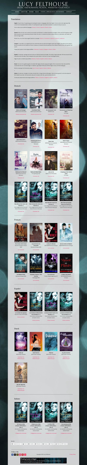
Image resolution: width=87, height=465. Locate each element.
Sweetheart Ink (21, 357)
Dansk (45, 68)
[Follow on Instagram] (20, 455)
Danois (50, 49)
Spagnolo (47, 77)
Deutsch (41, 38)
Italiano (50, 58)
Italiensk (49, 68)
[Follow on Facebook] (12, 455)
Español (42, 58)
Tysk (34, 68)
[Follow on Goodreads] (17, 455)
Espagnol (46, 49)
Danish (46, 27)
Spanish (42, 27)
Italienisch (62, 38)
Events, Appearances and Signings (52, 12)
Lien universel (21, 249)
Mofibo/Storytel (20, 358)
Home (17, 12)
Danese (51, 77)
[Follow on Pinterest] (23, 455)
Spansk (41, 68)
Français (41, 49)
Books (31, 12)
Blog (37, 12)
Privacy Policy (73, 454)
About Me (24, 12)
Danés (46, 58)
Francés (37, 58)
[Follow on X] (15, 455)
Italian (50, 27)
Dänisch (57, 38)
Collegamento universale (20, 433)
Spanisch (53, 38)
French (38, 27)
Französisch (47, 38)
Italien (54, 49)
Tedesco (37, 77)
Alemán (33, 58)
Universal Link (51, 114)
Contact (69, 12)
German (34, 27)
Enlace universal (20, 317)
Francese (42, 77)
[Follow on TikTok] (25, 455)
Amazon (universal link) (21, 114)
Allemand (36, 49)
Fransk (37, 68)
